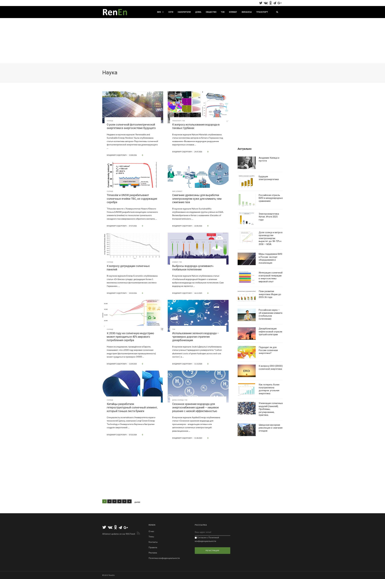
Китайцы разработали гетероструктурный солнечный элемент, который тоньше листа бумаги (132, 407)
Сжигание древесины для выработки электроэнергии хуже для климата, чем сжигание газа (197, 199)
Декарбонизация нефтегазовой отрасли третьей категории (270, 331)
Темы (151, 536)
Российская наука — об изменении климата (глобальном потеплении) (270, 314)
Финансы (247, 12)
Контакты (153, 542)
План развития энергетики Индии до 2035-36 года (270, 294)
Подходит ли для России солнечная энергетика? (268, 350)
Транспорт (262, 12)
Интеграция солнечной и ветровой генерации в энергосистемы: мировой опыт (270, 277)
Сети (170, 12)
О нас (151, 531)
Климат (233, 12)
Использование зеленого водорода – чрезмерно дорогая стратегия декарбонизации (195, 337)
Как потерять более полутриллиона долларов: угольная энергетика (269, 389)
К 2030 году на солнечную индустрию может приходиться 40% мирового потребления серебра (130, 337)
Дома (198, 12)
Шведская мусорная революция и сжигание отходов (271, 428)
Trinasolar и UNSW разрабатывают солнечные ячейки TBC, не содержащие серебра (132, 199)
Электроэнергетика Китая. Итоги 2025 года (269, 216)
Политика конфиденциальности (164, 558)
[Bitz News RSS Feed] (138, 534)
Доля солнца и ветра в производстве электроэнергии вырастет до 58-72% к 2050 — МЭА (270, 238)
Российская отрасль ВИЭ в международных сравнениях (271, 198)
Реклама (153, 552)
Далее (137, 502)
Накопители (184, 12)
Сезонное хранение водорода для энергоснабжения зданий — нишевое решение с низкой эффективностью (195, 407)
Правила (153, 547)
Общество (211, 12)
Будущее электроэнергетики (269, 178)
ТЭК (223, 12)
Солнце (110, 121)
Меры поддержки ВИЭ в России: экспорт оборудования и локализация (270, 258)
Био (174, 191)
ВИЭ (159, 12)
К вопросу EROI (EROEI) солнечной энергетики (271, 367)
